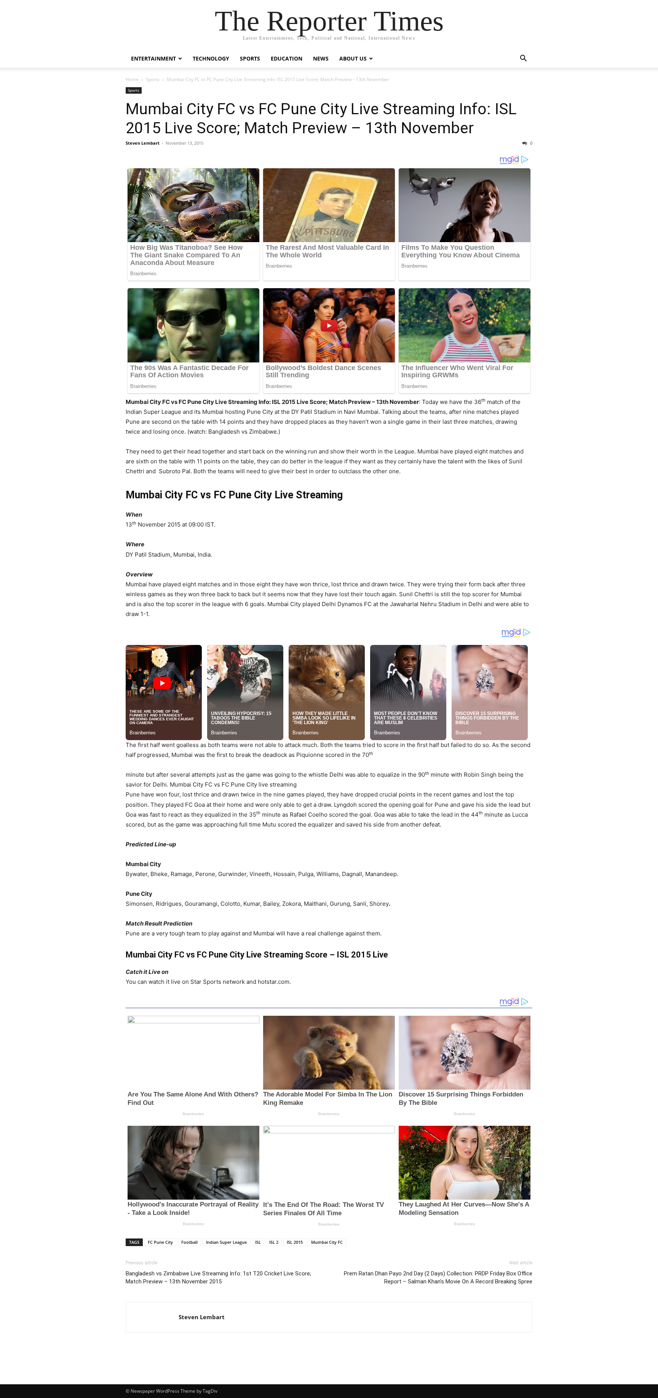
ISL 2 (273, 1242)
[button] (523, 59)
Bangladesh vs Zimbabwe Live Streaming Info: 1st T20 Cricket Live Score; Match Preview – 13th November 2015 (218, 1277)
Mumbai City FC (327, 1242)
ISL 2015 (295, 1242)
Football (189, 1242)
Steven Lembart (143, 143)
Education (286, 58)
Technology (211, 58)
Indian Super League (226, 1242)
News (321, 58)
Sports (250, 58)
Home (132, 79)
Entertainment (153, 58)
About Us (353, 58)
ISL (258, 1242)
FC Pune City (160, 1242)
